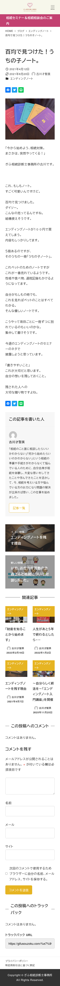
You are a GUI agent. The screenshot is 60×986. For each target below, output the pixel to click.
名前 (8, 803)
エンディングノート (21, 79)
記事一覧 (19, 508)
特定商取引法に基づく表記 (20, 965)
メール (9, 824)
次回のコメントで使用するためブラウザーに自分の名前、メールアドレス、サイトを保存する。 (31, 873)
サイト (9, 846)
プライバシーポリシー (16, 961)
